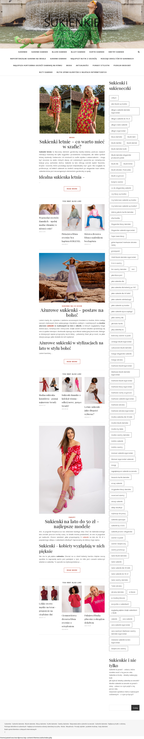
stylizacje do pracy (118, 513)
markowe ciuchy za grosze (121, 393)
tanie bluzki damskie (119, 556)
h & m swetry (116, 263)
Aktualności (82, 65)
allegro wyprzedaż (118, 131)
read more (72, 189)
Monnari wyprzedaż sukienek (122, 459)
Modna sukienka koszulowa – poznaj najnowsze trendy (48, 399)
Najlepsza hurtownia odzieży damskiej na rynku (37, 65)
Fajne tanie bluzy (117, 236)
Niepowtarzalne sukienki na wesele (28, 58)
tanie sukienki (116, 562)
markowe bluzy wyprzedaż (121, 387)
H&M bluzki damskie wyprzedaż (123, 257)
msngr (113, 465)
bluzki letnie (128, 164)
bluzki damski (132, 143)
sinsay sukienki (117, 501)
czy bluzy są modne (118, 194)
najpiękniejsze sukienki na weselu (124, 471)
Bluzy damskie (78, 52)
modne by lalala (117, 429)
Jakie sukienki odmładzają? (121, 299)
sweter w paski (117, 538)
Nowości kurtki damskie (120, 477)
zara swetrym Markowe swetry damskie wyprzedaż (123, 632)
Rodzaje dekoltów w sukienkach (117, 58)
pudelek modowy (122, 65)
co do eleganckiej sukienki (121, 188)
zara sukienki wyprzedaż (120, 625)
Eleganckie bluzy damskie (121, 224)
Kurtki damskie (96, 52)
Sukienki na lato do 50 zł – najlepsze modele (72, 523)
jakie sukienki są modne (120, 305)
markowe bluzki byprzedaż (121, 366)
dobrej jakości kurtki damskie (122, 212)
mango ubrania (117, 360)
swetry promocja (118, 550)
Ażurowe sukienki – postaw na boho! (72, 312)
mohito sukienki (117, 441)
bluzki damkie (116, 143)
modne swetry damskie (120, 435)
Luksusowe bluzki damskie (121, 348)
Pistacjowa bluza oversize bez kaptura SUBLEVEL (71, 238)
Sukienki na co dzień (72, 306)
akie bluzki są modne (119, 104)
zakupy (72, 517)
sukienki (50, 326)
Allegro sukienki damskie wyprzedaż (120, 111)
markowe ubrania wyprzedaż (122, 411)
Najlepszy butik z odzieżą (84, 58)
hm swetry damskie (118, 269)
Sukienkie (22, 52)
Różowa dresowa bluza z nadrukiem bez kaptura (93, 238)
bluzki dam (131, 137)
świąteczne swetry (118, 648)
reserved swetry (117, 495)
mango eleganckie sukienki (121, 354)
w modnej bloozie (118, 598)
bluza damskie (116, 137)
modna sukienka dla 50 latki (121, 417)
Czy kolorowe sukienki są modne (123, 200)
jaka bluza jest (116, 275)
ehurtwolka (115, 218)
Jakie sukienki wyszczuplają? (122, 311)
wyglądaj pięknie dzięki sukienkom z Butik (124, 611)
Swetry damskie (116, 52)
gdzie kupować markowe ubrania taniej (123, 243)
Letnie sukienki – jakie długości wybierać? (92, 411)
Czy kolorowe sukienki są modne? (124, 206)
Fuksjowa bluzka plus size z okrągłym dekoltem (94, 619)
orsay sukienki (116, 483)
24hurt (113, 98)
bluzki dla (114, 164)
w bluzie (132, 592)
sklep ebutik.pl (116, 507)
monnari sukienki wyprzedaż (122, 453)
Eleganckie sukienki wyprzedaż (123, 230)
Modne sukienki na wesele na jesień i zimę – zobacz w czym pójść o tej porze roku (123, 686)
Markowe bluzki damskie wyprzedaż (120, 373)
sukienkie (72, 22)
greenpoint (115, 251)
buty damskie (46, 72)
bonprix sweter (117, 182)
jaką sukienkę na (117, 329)
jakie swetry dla (117, 317)
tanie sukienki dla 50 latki (120, 568)
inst (133, 269)
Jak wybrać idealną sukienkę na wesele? (124, 680)
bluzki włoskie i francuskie (121, 170)
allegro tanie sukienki (119, 125)
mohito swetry (117, 447)
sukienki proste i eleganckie (121, 531)
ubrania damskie (117, 592)
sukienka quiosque (118, 519)
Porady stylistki (101, 65)
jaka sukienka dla (117, 281)
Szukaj (135, 708)
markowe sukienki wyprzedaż (122, 399)
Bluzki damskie (59, 52)
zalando (114, 619)
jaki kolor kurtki (117, 323)
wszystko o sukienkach (120, 604)
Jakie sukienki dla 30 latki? (121, 293)
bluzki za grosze (117, 176)
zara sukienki (127, 619)
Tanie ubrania (116, 586)
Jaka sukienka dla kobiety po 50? (123, 287)
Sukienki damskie (39, 52)
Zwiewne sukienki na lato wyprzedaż (120, 641)
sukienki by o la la (117, 525)
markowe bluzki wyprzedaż (121, 380)
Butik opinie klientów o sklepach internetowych (82, 72)
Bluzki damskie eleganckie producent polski (121, 156)
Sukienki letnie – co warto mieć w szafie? (72, 143)
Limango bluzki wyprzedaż (121, 341)
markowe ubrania (118, 405)
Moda (69, 65)
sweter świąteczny (118, 544)
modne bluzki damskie (119, 423)
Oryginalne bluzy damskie (121, 489)
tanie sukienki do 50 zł (119, 574)
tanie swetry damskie (119, 580)
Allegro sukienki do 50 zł (120, 119)
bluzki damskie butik (119, 149)
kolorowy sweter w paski (121, 335)
